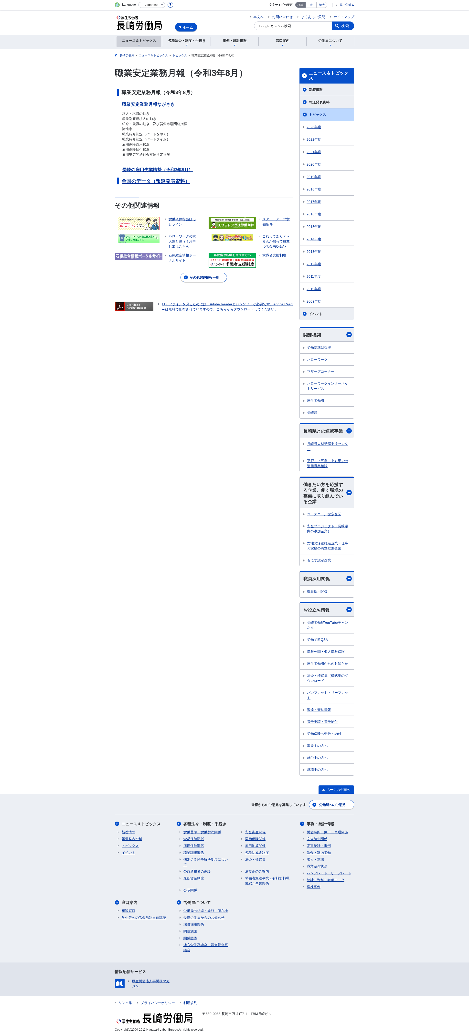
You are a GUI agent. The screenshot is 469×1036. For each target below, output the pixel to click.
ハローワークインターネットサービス (327, 386)
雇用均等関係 (255, 846)
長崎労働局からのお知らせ (203, 918)
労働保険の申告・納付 (324, 734)
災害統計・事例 (319, 846)
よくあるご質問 (313, 17)
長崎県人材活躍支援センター (327, 446)
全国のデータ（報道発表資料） (156, 181)
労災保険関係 (193, 839)
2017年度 (314, 202)
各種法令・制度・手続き (204, 824)
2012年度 (314, 264)
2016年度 (314, 214)
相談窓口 (128, 911)
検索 (345, 26)
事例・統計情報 (320, 824)
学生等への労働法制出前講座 (144, 918)
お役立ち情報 (316, 610)
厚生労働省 (347, 5)
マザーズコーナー (320, 371)
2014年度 (314, 239)
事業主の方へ (317, 746)
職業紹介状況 (317, 866)
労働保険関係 (255, 839)
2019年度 (314, 177)
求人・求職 (315, 859)
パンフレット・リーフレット (327, 695)
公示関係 (190, 890)
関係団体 (190, 938)
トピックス (317, 114)
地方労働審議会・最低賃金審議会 (205, 947)
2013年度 (314, 252)
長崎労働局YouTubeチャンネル (327, 625)
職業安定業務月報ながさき (148, 104)
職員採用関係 (316, 578)
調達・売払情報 (319, 710)
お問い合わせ (282, 17)
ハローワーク (317, 359)
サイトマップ (344, 17)
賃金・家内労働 (319, 853)
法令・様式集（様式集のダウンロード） (327, 678)
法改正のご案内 (257, 871)
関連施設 (190, 931)
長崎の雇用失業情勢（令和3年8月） (157, 169)
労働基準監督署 (319, 347)
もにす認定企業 (319, 560)
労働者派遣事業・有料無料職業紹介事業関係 (267, 880)
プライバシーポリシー (158, 1003)
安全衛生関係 (255, 832)
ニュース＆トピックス (328, 76)
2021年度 (314, 152)
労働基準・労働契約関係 (202, 832)
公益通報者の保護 (197, 871)
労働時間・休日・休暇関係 (327, 832)
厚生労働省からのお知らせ (327, 664)
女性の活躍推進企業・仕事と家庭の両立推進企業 (327, 545)
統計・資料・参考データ (325, 880)
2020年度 (314, 164)
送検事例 (313, 887)
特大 (322, 5)
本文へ (258, 17)
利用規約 (190, 1003)
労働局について (197, 902)
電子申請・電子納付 (322, 722)
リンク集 (125, 1003)
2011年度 (314, 276)
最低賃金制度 (193, 878)
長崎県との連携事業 (323, 431)
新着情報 (316, 90)
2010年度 (314, 289)
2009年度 (314, 301)
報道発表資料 (319, 102)
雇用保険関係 (193, 846)
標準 (300, 5)
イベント (316, 314)
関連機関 (312, 335)
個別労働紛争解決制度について (205, 862)
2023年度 (314, 127)
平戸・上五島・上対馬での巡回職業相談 (327, 463)
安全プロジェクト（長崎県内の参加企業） (327, 528)
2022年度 (314, 139)
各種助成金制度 (257, 853)
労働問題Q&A (317, 640)
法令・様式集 (255, 859)
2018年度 (314, 189)
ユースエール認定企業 (324, 514)
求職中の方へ (317, 770)
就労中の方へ (317, 758)
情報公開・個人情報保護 (326, 652)
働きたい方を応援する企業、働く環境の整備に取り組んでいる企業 (323, 493)
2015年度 (314, 227)
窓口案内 (129, 902)
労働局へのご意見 (332, 805)
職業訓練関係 (193, 853)
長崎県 (312, 412)
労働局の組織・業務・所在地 (205, 911)
